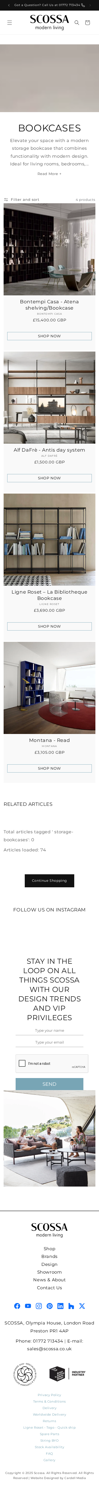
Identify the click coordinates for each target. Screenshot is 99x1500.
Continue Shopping (49, 880)
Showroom (49, 1272)
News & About (49, 1280)
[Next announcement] (90, 5)
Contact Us (49, 1287)
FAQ (49, 1453)
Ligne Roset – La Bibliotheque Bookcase (49, 595)
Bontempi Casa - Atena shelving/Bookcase (49, 305)
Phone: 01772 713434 (39, 1341)
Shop (49, 1248)
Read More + (49, 173)
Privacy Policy (49, 1395)
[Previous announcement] (9, 5)
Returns (49, 1421)
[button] (9, 22)
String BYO (49, 1440)
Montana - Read (49, 740)
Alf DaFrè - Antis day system (49, 450)
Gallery (49, 1460)
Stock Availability (49, 1447)
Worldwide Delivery (49, 1414)
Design (49, 1264)
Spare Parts (49, 1434)
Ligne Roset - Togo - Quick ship (49, 1427)
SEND (49, 1084)
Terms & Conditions (49, 1401)
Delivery (50, 1408)
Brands (49, 1256)
